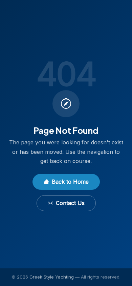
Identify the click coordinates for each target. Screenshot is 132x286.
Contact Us (70, 203)
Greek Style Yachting (51, 277)
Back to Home (70, 181)
